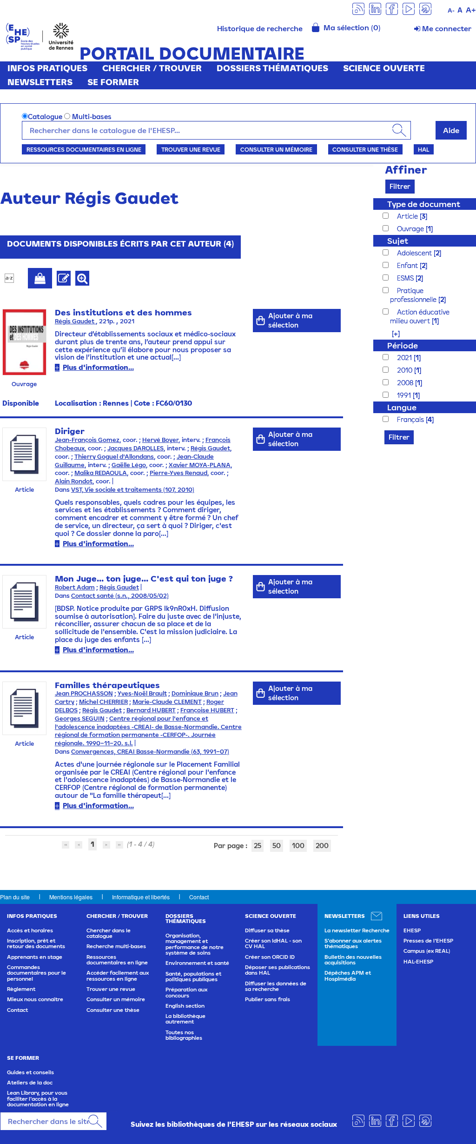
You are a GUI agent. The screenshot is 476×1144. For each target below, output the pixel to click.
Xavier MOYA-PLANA (200, 465)
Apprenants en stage (34, 957)
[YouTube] (409, 8)
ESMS (406, 278)
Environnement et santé (197, 963)
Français (411, 419)
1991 (405, 395)
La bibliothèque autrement (185, 1018)
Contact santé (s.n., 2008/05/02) (120, 595)
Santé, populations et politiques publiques (193, 976)
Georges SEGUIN (80, 718)
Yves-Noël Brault (142, 693)
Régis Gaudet (75, 321)
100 (298, 846)
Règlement (21, 989)
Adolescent (415, 253)
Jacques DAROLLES (135, 448)
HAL (423, 149)
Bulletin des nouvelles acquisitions (353, 959)
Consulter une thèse (365, 149)
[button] (391, 333)
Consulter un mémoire (276, 149)
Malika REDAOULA (100, 472)
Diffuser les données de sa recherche (275, 986)
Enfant (408, 265)
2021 (405, 357)
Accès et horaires (30, 930)
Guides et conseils (30, 1072)
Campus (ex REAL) (426, 951)
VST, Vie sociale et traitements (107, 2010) (132, 489)
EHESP (412, 930)
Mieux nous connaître (35, 999)
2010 (405, 370)
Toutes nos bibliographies (183, 1035)
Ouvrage (411, 229)
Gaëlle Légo (129, 465)
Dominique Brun (195, 693)
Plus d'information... (98, 367)
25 (257, 846)
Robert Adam (75, 587)
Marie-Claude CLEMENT (167, 701)
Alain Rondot (74, 481)
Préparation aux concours (186, 992)
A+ (471, 10)
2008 (406, 383)
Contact (199, 897)
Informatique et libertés (141, 897)
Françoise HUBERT (207, 710)
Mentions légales (71, 897)
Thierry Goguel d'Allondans (114, 456)
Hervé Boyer (160, 439)
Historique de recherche (260, 28)
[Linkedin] (375, 8)
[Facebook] (392, 8)
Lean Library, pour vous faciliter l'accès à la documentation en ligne (38, 1098)
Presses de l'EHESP (428, 940)
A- (451, 10)
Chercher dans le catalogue (108, 933)
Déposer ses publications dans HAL (277, 970)
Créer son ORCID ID (270, 957)
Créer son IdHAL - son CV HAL (273, 943)
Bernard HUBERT (151, 710)
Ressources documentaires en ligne (83, 149)
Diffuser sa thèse (267, 930)
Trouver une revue (190, 149)
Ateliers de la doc (30, 1082)
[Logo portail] (39, 36)
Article (408, 216)
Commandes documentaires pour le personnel (36, 973)
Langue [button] (401, 407)
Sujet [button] (397, 240)
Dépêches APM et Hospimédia (347, 975)
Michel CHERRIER (103, 701)
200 (322, 846)
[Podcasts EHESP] (425, 8)
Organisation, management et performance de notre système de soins (194, 944)
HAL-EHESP (418, 961)
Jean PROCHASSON (84, 693)
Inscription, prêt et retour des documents (36, 943)
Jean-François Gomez (87, 439)
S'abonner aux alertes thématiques (353, 943)
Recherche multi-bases (116, 946)
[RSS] (358, 8)
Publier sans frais (267, 999)
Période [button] (402, 345)
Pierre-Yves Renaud (178, 472)
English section (185, 1006)
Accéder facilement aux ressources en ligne (117, 975)
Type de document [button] (423, 204)
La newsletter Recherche (357, 930)
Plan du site (15, 897)
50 (276, 846)
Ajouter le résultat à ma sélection (40, 278)
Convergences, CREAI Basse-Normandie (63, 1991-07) (150, 751)
